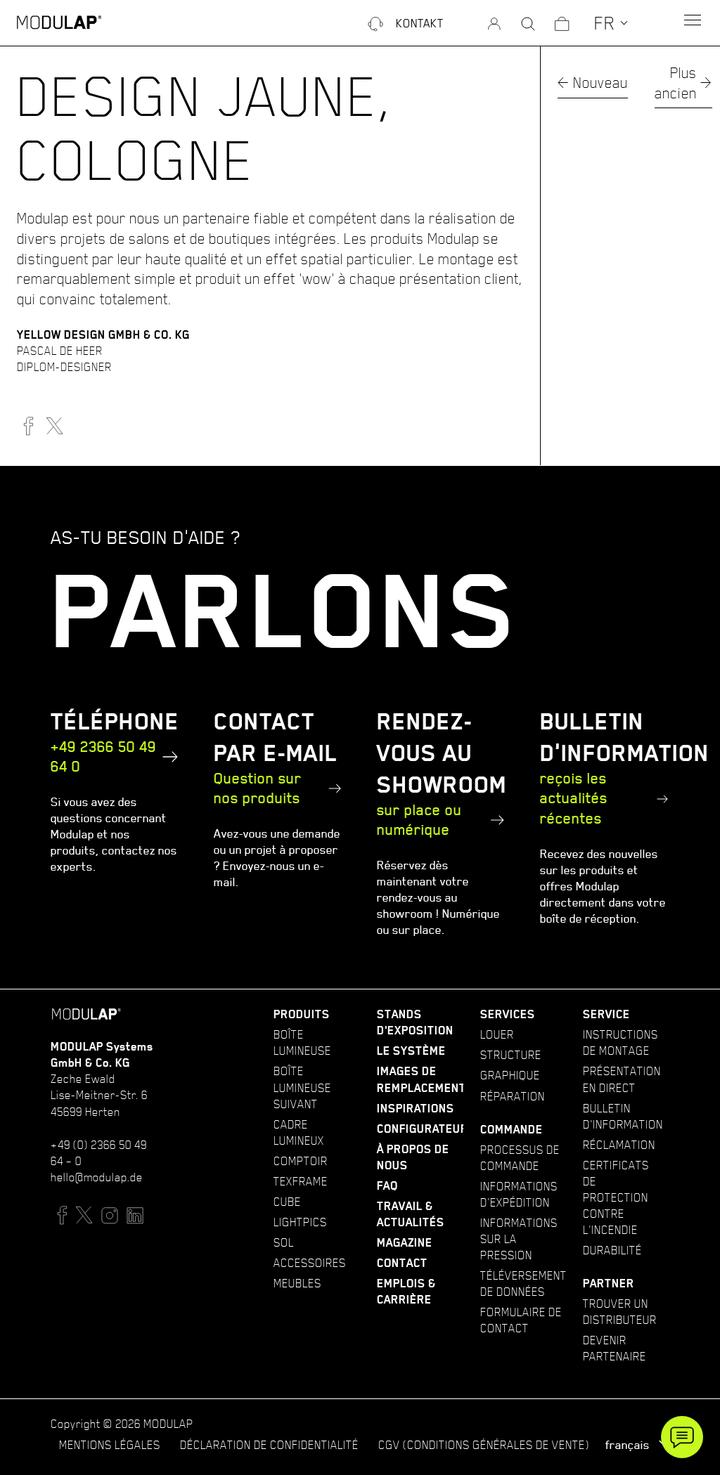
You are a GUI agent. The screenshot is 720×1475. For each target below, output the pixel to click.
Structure (510, 1055)
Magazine (404, 1242)
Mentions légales (109, 1445)
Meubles (297, 1283)
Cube (287, 1202)
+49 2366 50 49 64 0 (103, 757)
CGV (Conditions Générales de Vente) (483, 1445)
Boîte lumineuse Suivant (302, 1087)
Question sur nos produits (258, 788)
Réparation (512, 1096)
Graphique (510, 1075)
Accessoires (310, 1263)
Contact (402, 1263)
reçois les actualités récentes (574, 798)
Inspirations (415, 1108)
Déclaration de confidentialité (269, 1445)
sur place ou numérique (419, 820)
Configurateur (422, 1129)
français (628, 1445)
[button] (611, 22)
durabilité (612, 1250)
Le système (411, 1051)
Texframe (301, 1181)
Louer (497, 1034)
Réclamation (619, 1145)
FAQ (387, 1185)
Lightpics (300, 1222)
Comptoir (301, 1161)
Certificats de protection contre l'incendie (616, 1197)
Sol (284, 1242)
